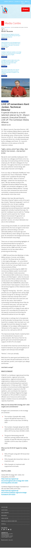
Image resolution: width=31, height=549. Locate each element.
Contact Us (11, 1)
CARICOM (6, 1)
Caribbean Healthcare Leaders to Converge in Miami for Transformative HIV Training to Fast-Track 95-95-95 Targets (11, 53)
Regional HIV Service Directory (9, 521)
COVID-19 (3, 523)
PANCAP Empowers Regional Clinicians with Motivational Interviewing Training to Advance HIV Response (10, 36)
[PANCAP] (5, 13)
